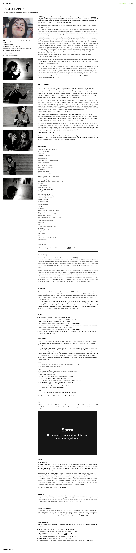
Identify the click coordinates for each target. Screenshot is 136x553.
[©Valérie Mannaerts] (18, 27)
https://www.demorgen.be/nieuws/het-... (51, 327)
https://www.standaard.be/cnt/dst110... (50, 321)
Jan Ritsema (7, 4)
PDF (51, 56)
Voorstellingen (123, 4)
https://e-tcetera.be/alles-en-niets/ (81, 54)
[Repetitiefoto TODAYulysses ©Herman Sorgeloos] (18, 69)
